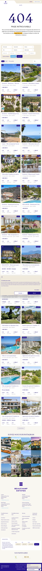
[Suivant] (19, 72)
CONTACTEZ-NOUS (37, 1)
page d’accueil (18, 33)
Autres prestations (6, 56)
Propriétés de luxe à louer (15, 514)
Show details (36, 289)
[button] (21, 5)
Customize (20, 293)
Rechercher (19, 56)
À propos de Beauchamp (35, 514)
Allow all (34, 293)
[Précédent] (2, 72)
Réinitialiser (13, 56)
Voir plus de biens (21, 428)
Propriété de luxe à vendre (4, 514)
